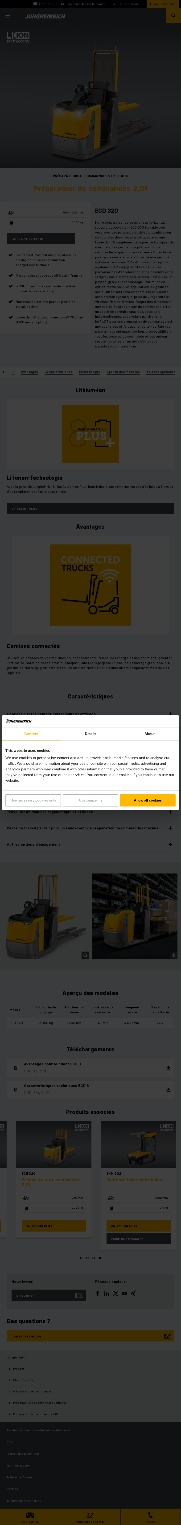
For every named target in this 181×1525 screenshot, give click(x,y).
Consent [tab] (31, 734)
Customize (88, 800)
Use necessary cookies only (33, 800)
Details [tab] (90, 734)
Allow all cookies (148, 800)
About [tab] (149, 734)
